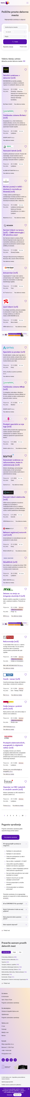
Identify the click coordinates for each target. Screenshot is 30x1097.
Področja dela (6, 952)
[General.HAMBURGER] (27, 3)
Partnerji (4, 1029)
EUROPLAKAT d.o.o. (8, 137)
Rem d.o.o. (6, 695)
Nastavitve (9, 1094)
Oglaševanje (5, 1014)
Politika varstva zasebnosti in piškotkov (11, 1084)
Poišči (16, 42)
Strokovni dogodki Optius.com (10, 1011)
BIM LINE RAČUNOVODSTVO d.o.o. (13, 665)
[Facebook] (7, 1060)
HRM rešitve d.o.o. (8, 326)
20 (22, 816)
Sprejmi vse (17, 1094)
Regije (14, 952)
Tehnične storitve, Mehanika (8, 959)
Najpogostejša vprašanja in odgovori (15, 19)
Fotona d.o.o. (7, 805)
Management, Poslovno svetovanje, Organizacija (14, 979)
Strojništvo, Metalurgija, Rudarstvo (10, 967)
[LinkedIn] (3, 1060)
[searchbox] (15, 36)
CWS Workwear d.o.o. (9, 726)
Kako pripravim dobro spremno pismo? (12, 918)
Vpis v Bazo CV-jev (7, 999)
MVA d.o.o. (6, 616)
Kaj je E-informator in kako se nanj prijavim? (13, 910)
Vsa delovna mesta (19, 104)
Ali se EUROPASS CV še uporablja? (13, 903)
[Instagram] (11, 1060)
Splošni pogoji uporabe (7, 1081)
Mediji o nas (5, 1032)
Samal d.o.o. (6, 485)
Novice (3, 1035)
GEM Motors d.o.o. (8, 521)
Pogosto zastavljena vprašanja (10, 1003)
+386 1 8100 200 (6, 1050)
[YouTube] (15, 1060)
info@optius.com (6, 1053)
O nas (3, 1026)
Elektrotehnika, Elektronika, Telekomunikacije (13, 972)
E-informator (5, 996)
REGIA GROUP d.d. (8, 551)
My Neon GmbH (7, 104)
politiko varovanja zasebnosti (15, 1092)
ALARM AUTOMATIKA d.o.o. (11, 170)
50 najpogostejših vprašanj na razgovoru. (12, 844)
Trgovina (4, 962)
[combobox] (15, 31)
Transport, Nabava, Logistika (9, 964)
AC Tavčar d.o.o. (7, 292)
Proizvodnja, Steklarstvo (8, 957)
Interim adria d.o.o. (8, 448)
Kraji (20, 952)
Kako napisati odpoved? (10, 925)
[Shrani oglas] (25, 70)
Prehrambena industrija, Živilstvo (10, 969)
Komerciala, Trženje (6, 977)
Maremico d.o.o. (7, 218)
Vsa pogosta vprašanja (10, 837)
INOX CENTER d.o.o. (9, 580)
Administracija (5, 974)
